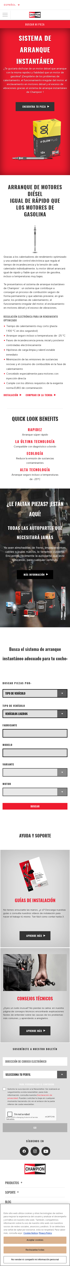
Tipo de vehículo (14, 705)
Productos (12, 1183)
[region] (35, 1235)
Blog (8, 1202)
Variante (8, 764)
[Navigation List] (5, 14)
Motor (7, 784)
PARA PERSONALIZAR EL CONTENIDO (36, 1084)
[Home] (35, 15)
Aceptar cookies (35, 1240)
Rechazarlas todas (35, 1250)
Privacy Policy (45, 1233)
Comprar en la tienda (39, 395)
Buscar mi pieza (35, 24)
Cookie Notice (30, 1233)
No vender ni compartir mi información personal (35, 1259)
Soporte (10, 1192)
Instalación (11, 395)
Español (10, 4)
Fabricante (10, 725)
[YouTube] (45, 1151)
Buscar (35, 806)
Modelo (7, 744)
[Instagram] (35, 1151)
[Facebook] (24, 1151)
